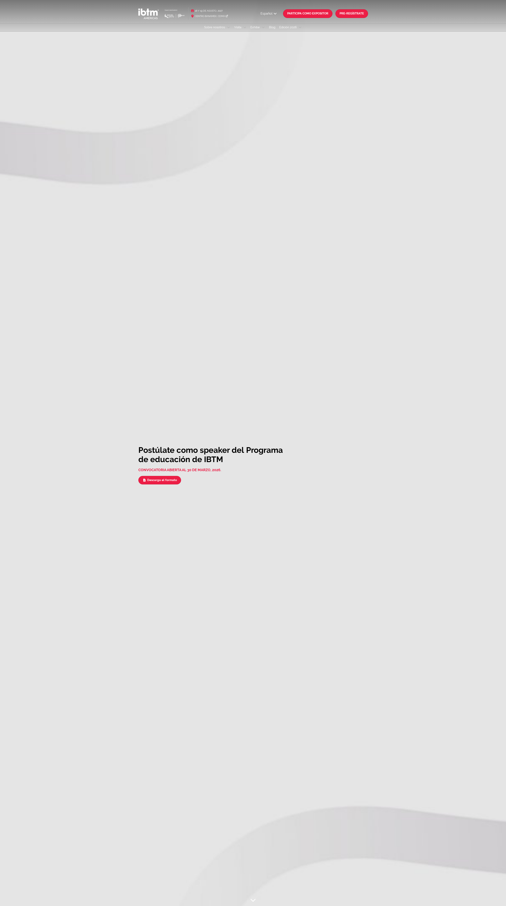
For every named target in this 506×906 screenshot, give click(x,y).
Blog (272, 27)
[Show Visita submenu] (245, 27)
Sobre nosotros (215, 27)
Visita (238, 27)
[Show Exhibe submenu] (263, 27)
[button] (307, 13)
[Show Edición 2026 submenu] (300, 27)
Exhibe (255, 27)
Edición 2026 (288, 27)
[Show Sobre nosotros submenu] (228, 27)
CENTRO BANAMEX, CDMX (210, 16)
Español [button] (267, 13)
